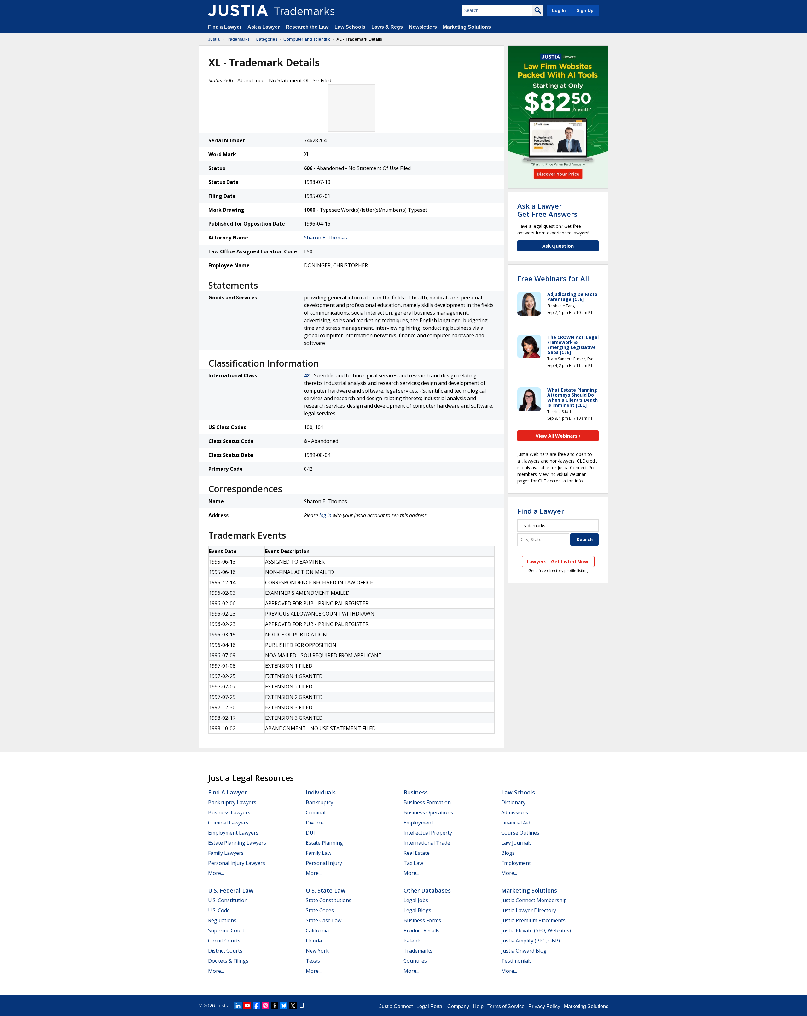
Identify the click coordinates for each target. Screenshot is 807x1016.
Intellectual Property (428, 832)
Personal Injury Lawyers (236, 862)
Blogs (508, 852)
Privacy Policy (544, 1006)
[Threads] (274, 1005)
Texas (313, 960)
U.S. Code (219, 910)
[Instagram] (265, 1005)
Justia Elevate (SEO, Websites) (536, 930)
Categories (266, 39)
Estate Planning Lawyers (237, 842)
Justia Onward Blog (524, 950)
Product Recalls (421, 930)
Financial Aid (515, 822)
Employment (418, 822)
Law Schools (349, 27)
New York (317, 950)
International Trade (427, 842)
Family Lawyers (226, 852)
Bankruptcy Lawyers (232, 802)
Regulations (222, 920)
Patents (413, 940)
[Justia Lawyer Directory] (302, 1005)
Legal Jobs (416, 900)
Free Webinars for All (553, 278)
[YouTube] (247, 1005)
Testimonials (516, 960)
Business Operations (428, 812)
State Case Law (323, 920)
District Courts (225, 950)
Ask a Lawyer (263, 27)
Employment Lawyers (233, 832)
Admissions (514, 812)
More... (216, 873)
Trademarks (238, 39)
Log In (559, 10)
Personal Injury (324, 862)
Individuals (321, 792)
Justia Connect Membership (534, 900)
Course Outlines (520, 832)
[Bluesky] (283, 1005)
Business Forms (422, 920)
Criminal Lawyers (228, 822)
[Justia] (238, 10)
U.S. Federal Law (230, 890)
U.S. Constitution (227, 900)
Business (416, 792)
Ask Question (558, 246)
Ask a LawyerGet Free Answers (547, 210)
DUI (310, 832)
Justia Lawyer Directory (528, 910)
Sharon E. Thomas (325, 237)
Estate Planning (324, 842)
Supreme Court (226, 930)
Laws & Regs (387, 27)
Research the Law (307, 27)
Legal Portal (430, 1006)
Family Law (318, 852)
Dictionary (513, 802)
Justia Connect (396, 1006)
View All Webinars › (558, 436)
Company (458, 1006)
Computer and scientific (306, 39)
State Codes (320, 910)
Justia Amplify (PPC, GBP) (530, 940)
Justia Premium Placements (533, 920)
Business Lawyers (229, 812)
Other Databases (427, 890)
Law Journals (516, 842)
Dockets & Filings (228, 960)
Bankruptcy (319, 802)
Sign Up (585, 10)
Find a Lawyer (224, 27)
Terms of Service (506, 1006)
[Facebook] (256, 1005)
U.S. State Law (325, 890)
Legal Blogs (417, 910)
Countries (415, 960)
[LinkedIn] (238, 1005)
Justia (214, 39)
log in (325, 515)
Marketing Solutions (467, 27)
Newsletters (423, 27)
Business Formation (427, 802)
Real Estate (417, 852)
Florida (314, 940)
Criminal (315, 812)
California (317, 930)
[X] (293, 1005)
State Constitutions (328, 900)
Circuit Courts (224, 940)
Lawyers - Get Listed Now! (558, 561)
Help (478, 1006)
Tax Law (413, 862)
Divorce (315, 822)
